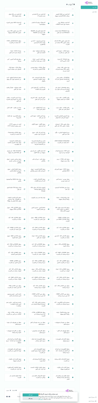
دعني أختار (40, 399)
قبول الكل (30, 394)
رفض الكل (30, 398)
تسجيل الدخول (92, 397)
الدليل (93, 11)
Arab (13, 390)
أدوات (93, 7)
